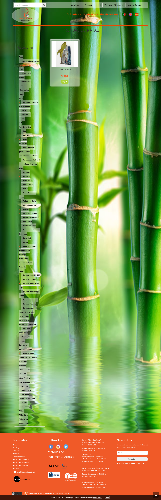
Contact (88, 5)
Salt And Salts (24, 386)
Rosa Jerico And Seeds (27, 382)
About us (16, 451)
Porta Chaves (28, 184)
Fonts (25, 242)
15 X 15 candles (25, 86)
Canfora (22, 119)
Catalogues (76, 5)
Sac (24, 131)
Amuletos (27, 328)
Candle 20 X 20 (24, 110)
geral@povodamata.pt (26, 472)
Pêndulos (26, 172)
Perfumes (22, 365)
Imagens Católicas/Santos (29, 61)
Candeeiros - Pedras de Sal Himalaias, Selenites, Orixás (30, 164)
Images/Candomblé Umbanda (26, 265)
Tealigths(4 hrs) (25, 73)
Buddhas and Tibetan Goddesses (29, 232)
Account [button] (93, 14)
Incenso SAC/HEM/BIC (31, 275)
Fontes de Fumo (29, 226)
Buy (63, 82)
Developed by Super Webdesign (40, 493)
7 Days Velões (24, 90)
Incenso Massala (29, 304)
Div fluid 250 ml (24, 250)
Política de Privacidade (21, 459)
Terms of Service (19, 457)
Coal (20, 123)
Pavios (21, 69)
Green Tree (27, 135)
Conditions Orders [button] (110, 14)
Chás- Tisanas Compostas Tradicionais (28, 355)
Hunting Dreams (29, 246)
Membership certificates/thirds (26, 335)
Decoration (23, 143)
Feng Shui (27, 238)
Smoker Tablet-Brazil (27, 398)
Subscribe (132, 459)
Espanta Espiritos (30, 217)
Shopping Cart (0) (77, 14)
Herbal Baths (24, 258)
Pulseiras (26, 176)
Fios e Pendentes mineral (27, 195)
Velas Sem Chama (30, 213)
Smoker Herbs (24, 394)
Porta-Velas (27, 221)
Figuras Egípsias (29, 205)
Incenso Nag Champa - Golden (29, 293)
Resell (98, 5)
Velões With (23, 419)
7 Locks (21, 94)
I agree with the (124, 463)
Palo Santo (23, 361)
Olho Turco (27, 180)
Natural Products (135, 5)
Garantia (16, 468)
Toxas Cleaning (24, 407)
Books (21, 98)
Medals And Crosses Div (28, 324)
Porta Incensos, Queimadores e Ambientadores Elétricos (28, 151)
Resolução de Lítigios (20, 465)
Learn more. (97, 498)
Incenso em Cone (29, 279)
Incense (22, 271)
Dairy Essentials (25, 127)
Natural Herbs (24, 345)
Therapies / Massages (114, 5)
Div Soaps (22, 254)
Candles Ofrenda (25, 114)
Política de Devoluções (21, 462)
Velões (21, 411)
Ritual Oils (23, 374)
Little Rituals (24, 316)
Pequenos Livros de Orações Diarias (28, 104)
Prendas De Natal (26, 65)
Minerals (22, 341)
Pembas (22, 77)
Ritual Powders (24, 378)
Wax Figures (23, 423)
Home (15, 445)
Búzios (25, 189)
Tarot (21, 57)
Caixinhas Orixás (25, 82)
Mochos (26, 209)
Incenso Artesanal (30, 308)
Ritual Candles (24, 370)
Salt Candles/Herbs (26, 390)
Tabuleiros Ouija (29, 201)
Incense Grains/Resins (27, 312)
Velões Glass (23, 415)
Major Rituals (24, 320)
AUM (25, 139)
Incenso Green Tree (30, 300)
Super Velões (23, 402)
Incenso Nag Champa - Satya (29, 285)
